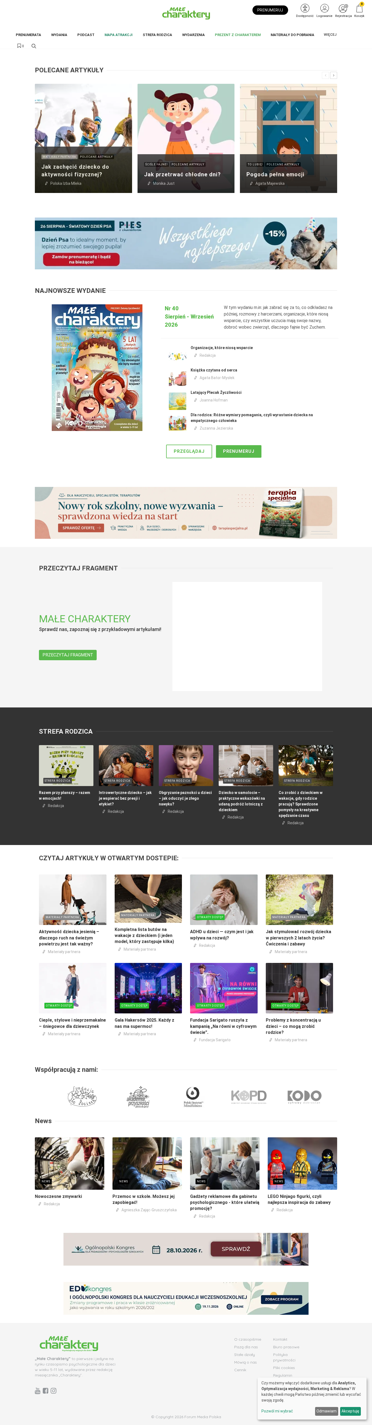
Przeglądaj (189, 451)
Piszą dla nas (246, 1346)
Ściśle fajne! (156, 164)
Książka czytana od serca (214, 370)
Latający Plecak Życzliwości (216, 392)
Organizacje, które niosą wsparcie (222, 348)
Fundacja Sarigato (215, 1040)
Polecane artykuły (96, 156)
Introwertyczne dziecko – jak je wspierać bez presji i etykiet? (125, 798)
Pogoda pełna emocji (275, 174)
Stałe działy (244, 1354)
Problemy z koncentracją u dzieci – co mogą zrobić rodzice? (293, 1026)
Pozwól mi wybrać (277, 1411)
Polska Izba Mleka (65, 183)
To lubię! (255, 164)
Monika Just (164, 183)
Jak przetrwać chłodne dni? (182, 174)
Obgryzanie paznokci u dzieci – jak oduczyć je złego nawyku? (185, 798)
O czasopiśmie (247, 1339)
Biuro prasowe (286, 1346)
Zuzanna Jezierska (216, 428)
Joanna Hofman (214, 400)
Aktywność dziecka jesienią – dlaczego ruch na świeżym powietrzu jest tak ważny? (69, 938)
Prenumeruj (238, 451)
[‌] (38, 1390)
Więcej (330, 34)
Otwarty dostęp (210, 917)
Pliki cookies (284, 1367)
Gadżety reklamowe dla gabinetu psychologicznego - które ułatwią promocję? (224, 1202)
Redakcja (208, 355)
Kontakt (280, 1339)
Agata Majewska (270, 183)
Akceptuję (350, 1411)
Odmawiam (326, 1411)
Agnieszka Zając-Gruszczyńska (149, 1210)
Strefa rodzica (58, 780)
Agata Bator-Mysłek (217, 378)
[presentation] (325, 75)
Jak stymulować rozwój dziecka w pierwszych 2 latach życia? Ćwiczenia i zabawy (298, 938)
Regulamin (282, 1375)
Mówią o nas (245, 1362)
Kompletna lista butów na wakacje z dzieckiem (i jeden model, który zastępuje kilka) (144, 935)
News (46, 1181)
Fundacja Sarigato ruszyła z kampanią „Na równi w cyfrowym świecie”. (223, 1026)
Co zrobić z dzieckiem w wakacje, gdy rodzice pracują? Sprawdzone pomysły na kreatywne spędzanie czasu (300, 804)
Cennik (240, 1369)
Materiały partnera (59, 156)
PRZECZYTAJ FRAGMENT (67, 655)
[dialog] (312, 1399)
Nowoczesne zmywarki (58, 1196)
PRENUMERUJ (270, 10)
